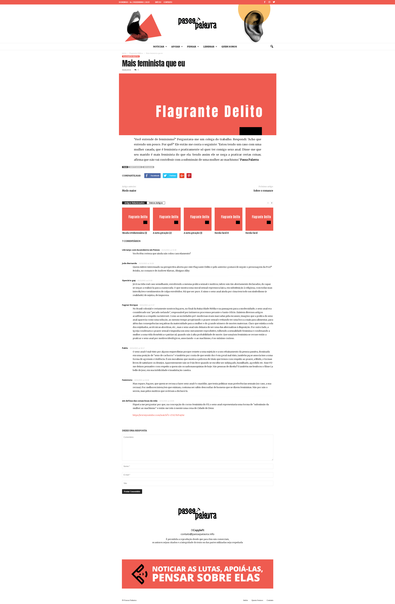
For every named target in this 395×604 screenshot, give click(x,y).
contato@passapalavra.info (197, 534)
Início (158, 2)
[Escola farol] (259, 219)
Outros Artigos (156, 203)
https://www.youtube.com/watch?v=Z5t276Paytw (158, 415)
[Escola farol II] (228, 219)
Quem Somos (229, 46)
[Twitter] (274, 2)
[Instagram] (269, 2)
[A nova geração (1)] (198, 219)
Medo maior (129, 190)
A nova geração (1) (193, 233)
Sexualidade (148, 167)
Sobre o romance (263, 190)
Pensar (191, 46)
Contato (168, 2)
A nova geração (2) (162, 233)
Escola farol (251, 233)
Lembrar (208, 46)
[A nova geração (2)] (167, 219)
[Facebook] (265, 2)
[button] (271, 46)
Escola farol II (222, 233)
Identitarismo (135, 167)
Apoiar (175, 46)
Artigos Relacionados (134, 203)
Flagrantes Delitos (136, 53)
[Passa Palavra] (197, 24)
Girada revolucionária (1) (134, 233)
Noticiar (158, 46)
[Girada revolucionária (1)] (136, 219)
